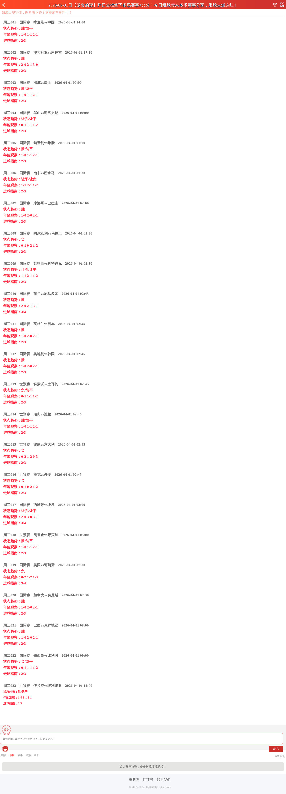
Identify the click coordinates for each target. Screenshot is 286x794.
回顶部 (148, 779)
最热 (28, 755)
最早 (20, 755)
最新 (12, 755)
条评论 (280, 756)
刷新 (3, 755)
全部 (36, 755)
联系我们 (163, 779)
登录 (6, 729)
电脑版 (134, 779)
